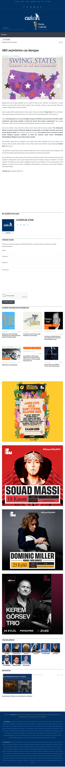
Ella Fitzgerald (42, 746)
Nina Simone (21, 755)
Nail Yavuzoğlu (15, 755)
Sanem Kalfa (16, 758)
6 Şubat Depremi (14, 721)
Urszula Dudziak (50, 760)
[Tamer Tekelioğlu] (6, 659)
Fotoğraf (60, 726)
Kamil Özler (57, 751)
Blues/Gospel (31, 724)
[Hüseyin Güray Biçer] (16, 659)
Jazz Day (12, 733)
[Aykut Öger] (55, 647)
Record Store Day (58, 735)
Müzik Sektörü (23, 735)
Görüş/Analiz (30, 728)
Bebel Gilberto (15, 744)
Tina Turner (14, 760)
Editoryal (8, 726)
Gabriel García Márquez (31, 749)
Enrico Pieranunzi (55, 746)
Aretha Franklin (33, 742)
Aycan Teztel (46, 742)
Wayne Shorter (57, 760)
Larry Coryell (33, 753)
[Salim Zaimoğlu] (25, 659)
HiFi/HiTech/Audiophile (13, 730)
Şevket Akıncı (48, 758)
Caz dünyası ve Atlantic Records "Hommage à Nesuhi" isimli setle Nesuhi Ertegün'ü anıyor (52, 338)
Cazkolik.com (5, 56)
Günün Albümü (49, 728)
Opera (41, 735)
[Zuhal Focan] (25, 647)
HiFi (43, 1)
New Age (29, 735)
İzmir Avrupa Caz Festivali (58, 730)
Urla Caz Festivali (27, 737)
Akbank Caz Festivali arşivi (9, 42)
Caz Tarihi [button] (55, 325)
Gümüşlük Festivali (41, 728)
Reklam (22, 1)
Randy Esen (11, 758)
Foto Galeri (47, 1)
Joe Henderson (27, 751)
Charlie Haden (54, 744)
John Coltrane (33, 751)
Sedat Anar (35, 758)
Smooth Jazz (20, 737)
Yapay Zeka (36, 737)
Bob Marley (31, 744)
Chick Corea (6, 746)
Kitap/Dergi (17, 733)
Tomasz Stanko (20, 760)
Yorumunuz (5, 270)
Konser (34, 733)
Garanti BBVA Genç (15, 728)
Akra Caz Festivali (52, 721)
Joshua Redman (46, 751)
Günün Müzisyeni (56, 728)
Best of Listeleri (25, 724)
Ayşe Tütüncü (57, 742)
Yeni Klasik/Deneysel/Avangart (45, 737)
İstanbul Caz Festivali (38, 730)
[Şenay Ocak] (35, 647)
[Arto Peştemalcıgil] (45, 647)
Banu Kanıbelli (9, 744)
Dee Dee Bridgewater (25, 746)
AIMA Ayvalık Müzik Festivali (33, 721)
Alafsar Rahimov (19, 742)
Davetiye (4, 726)
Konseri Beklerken (40, 733)
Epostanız (5, 262)
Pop (44, 735)
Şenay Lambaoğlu (41, 758)
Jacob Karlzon (11, 751)
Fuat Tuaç (24, 749)
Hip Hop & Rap (21, 730)
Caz (35, 724)
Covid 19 (61, 724)
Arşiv (16, 724)
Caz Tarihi (54, 724)
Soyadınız (5, 256)
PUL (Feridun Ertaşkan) (49, 735)
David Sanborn (17, 746)
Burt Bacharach (37, 744)
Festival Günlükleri (30, 726)
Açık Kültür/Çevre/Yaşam (23, 721)
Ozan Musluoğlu (47, 755)
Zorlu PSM (53, 737)
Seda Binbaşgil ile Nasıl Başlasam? (26, 758)
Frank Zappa (14, 749)
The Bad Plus (9, 760)
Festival (24, 726)
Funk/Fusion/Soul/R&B (6, 728)
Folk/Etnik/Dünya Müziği (53, 726)
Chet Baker (60, 744)
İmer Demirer (58, 749)
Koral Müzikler (55, 733)
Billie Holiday (26, 744)
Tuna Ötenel (38, 760)
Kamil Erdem (51, 751)
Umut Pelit (44, 760)
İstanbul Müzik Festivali (47, 730)
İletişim (27, 1)
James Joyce (16, 751)
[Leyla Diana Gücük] (16, 647)
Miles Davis (9, 755)
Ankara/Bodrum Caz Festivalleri (8, 724)
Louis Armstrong (40, 753)
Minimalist (18, 735)
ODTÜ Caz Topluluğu (34, 755)
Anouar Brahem (26, 742)
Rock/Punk (11, 737)
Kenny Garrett (15, 753)
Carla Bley (43, 744)
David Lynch (11, 746)
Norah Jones (26, 755)
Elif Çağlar (37, 746)
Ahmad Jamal (12, 742)
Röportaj (15, 737)
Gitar (26, 728)
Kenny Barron (9, 753)
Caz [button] (33, 347)
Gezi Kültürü (22, 728)
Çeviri (57, 724)
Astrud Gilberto (40, 742)
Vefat (32, 737)
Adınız (4, 250)
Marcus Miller (56, 753)
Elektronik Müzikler (15, 726)
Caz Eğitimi (39, 724)
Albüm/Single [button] (48, 325)
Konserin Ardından (48, 733)
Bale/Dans (20, 724)
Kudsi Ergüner (27, 753)
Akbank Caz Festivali (44, 721)
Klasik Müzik (33, 1)
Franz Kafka (20, 749)
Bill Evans (21, 744)
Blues (39, 1)
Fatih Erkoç (9, 749)
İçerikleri (8, 233)
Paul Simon (59, 755)
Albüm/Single (17, 56)
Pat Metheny (53, 755)
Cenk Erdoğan (48, 744)
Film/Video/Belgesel (44, 726)
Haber (7, 730)
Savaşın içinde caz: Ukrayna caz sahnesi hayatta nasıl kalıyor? (17, 696)
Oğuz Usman (41, 755)
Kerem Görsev (21, 753)
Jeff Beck (21, 751)
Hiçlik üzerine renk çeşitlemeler (9, 365)
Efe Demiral (32, 746)
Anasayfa (17, 1)
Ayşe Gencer (51, 742)
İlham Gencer (52, 749)
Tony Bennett (26, 760)
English (20, 726)
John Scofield (39, 751)
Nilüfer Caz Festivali (35, 735)
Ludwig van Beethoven (48, 753)
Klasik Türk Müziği (28, 733)
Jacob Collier (4, 751)
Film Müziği (37, 726)
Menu (5, 35)
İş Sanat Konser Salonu (29, 730)
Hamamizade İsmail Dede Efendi (43, 749)
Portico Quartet (5, 758)
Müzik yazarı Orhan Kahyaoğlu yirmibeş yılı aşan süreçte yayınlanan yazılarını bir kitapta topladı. (11, 335)
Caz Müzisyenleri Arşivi (46, 724)
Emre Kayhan (48, 746)
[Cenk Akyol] (6, 647)
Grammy (35, 728)
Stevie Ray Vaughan (55, 758)
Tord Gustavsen (33, 760)
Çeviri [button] (46, 328)
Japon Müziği (7, 733)
